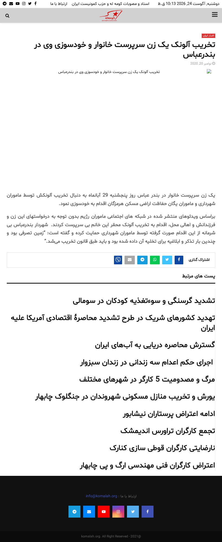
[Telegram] (74, 512)
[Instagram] (118, 512)
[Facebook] (148, 512)
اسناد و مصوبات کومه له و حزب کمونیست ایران (110, 4)
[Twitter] (133, 512)
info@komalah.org (101, 496)
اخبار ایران (208, 35)
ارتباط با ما (58, 4)
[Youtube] (104, 512)
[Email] (89, 512)
